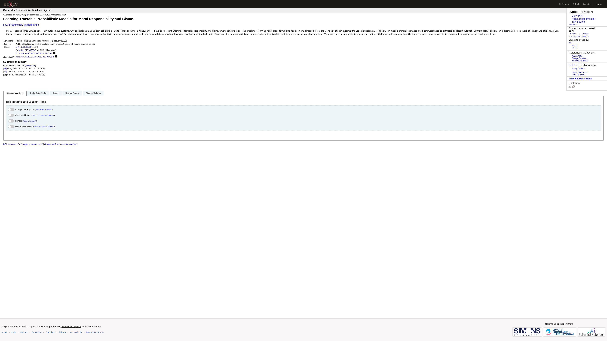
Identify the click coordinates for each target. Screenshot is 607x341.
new (570, 36)
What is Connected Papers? (43, 115)
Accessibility (76, 332)
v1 (27, 15)
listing (574, 68)
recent (577, 36)
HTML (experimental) (583, 19)
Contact (24, 332)
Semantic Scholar (580, 61)
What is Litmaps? (29, 121)
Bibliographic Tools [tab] (15, 93)
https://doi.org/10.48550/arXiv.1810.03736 (34, 53)
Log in (599, 4)
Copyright (50, 332)
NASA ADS (577, 56)
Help (14, 332)
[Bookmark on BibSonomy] (570, 87)
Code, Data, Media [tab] (38, 93)
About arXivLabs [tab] (93, 93)
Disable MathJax (52, 144)
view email (30, 65)
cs (570, 43)
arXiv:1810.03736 (23, 47)
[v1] (5, 68)
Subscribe (36, 332)
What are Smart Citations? (44, 127)
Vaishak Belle (31, 25)
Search (565, 4)
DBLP (572, 65)
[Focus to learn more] (53, 53)
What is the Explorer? (44, 110)
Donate (586, 4)
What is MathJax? (69, 144)
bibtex (582, 68)
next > (586, 34)
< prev (573, 34)
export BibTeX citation (580, 79)
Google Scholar (579, 58)
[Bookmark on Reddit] (573, 87)
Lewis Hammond (12, 25)
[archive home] (11, 4)
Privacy (62, 332)
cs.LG (574, 45)
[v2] (5, 71)
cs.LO (574, 47)
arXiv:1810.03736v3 (27, 50)
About (4, 332)
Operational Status (95, 332)
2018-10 (585, 36)
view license (573, 24)
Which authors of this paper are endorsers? (23, 144)
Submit (576, 4)
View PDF (577, 16)
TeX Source (578, 21)
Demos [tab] (56, 93)
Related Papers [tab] (72, 93)
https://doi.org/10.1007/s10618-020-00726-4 (35, 57)
